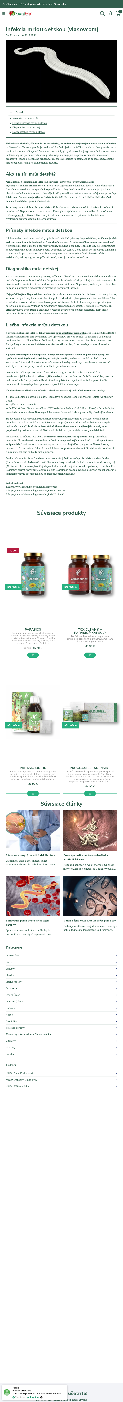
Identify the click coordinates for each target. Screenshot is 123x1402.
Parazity (10, 1008)
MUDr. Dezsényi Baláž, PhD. (21, 1080)
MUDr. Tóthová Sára (17, 1086)
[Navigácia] (4, 13)
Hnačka (10, 975)
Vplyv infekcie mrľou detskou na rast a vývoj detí (41, 458)
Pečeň (9, 1014)
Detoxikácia (12, 955)
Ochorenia (11, 988)
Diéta (9, 962)
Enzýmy (10, 968)
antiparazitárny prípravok (70, 332)
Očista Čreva (13, 995)
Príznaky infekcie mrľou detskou (29, 123)
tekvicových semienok (83, 362)
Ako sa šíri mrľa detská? (25, 118)
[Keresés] (102, 13)
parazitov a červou (66, 366)
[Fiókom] (110, 13)
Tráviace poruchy (15, 1028)
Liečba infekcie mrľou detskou (28, 132)
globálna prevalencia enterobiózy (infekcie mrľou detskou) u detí (63, 418)
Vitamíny (11, 1041)
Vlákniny (10, 1047)
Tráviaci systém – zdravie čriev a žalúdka (28, 1034)
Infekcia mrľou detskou (19, 238)
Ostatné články (14, 1001)
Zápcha (10, 1054)
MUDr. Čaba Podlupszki (19, 1073)
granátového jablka (72, 372)
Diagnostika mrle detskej (26, 127)
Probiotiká (11, 1021)
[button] (33, 655)
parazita (19, 215)
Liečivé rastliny (14, 982)
